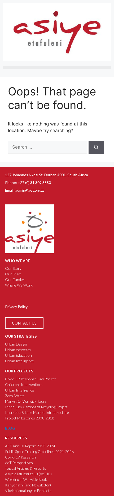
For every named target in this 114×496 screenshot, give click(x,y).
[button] (57, 67)
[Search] (96, 147)
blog (10, 428)
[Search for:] (48, 147)
